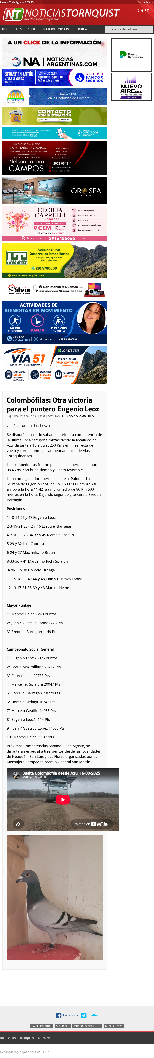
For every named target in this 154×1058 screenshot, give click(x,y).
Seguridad (62, 1026)
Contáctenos (145, 2)
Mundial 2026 (113, 1026)
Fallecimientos (41, 1026)
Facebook (70, 1015)
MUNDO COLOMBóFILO (78, 416)
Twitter (92, 1015)
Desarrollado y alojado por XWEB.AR (24, 1052)
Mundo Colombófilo (87, 1026)
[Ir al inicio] (62, 14)
